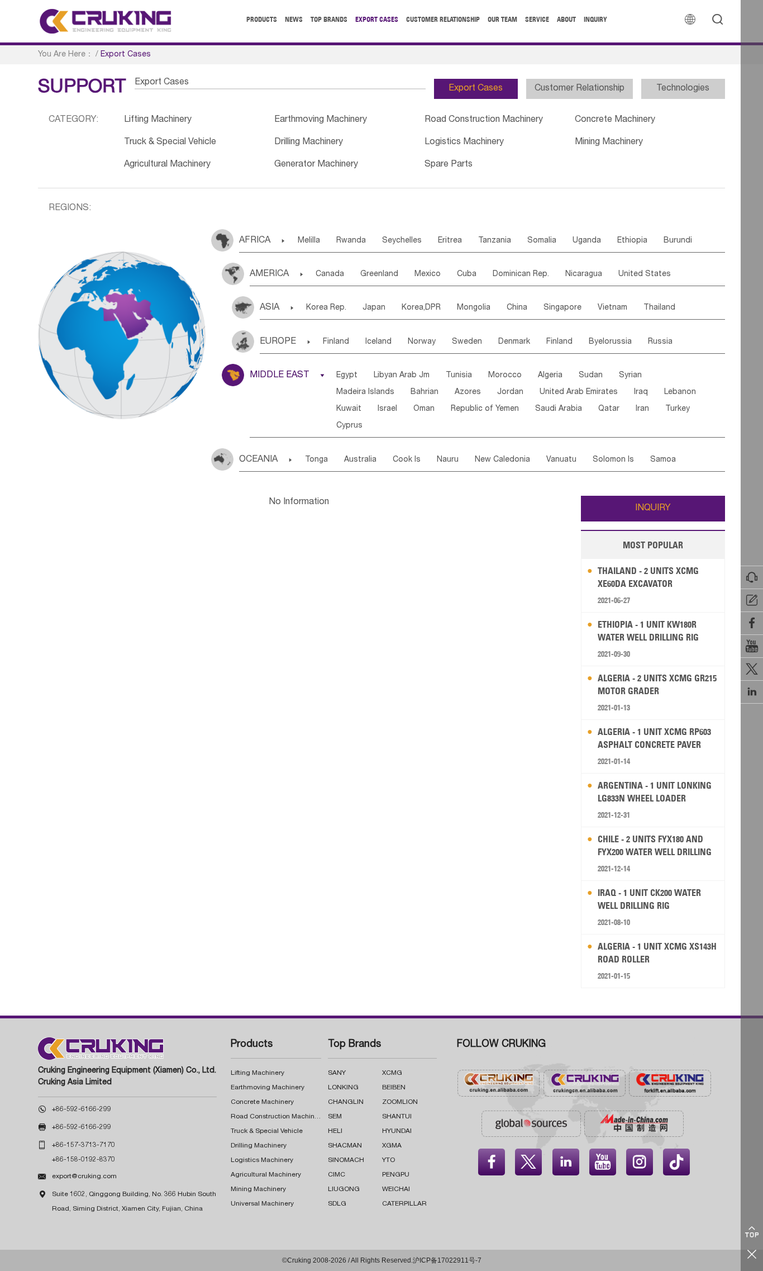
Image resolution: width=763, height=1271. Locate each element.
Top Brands (329, 19)
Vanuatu (561, 460)
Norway (422, 342)
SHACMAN (345, 1145)
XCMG (392, 1073)
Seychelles (402, 241)
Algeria (550, 376)
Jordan (510, 392)
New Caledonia (502, 460)
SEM (335, 1116)
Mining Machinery (609, 142)
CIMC (336, 1175)
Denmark (514, 342)
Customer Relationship (443, 19)
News (294, 19)
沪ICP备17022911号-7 (447, 1260)
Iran (642, 409)
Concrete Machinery (615, 120)
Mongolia (473, 308)
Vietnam (612, 308)
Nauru (448, 460)
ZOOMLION (400, 1102)
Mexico (427, 274)
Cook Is (407, 460)
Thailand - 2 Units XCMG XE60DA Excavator (648, 577)
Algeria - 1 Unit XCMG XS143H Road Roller (657, 953)
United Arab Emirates (579, 392)
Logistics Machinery (464, 142)
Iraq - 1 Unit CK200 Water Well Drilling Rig (649, 899)
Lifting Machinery (158, 120)
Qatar (608, 409)
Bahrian (424, 392)
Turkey (677, 409)
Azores (468, 392)
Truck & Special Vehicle (170, 142)
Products (261, 19)
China (517, 308)
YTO (388, 1160)
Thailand (659, 308)
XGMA (392, 1145)
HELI (335, 1131)
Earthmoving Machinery (320, 120)
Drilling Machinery (308, 142)
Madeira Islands (365, 392)
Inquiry (595, 19)
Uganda (587, 241)
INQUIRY (653, 508)
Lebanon (680, 392)
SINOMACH (346, 1160)
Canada (330, 274)
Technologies (682, 88)
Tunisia (459, 376)
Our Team (502, 19)
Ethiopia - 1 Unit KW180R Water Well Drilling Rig (648, 631)
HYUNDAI (397, 1131)
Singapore (562, 308)
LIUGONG (344, 1189)
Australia (360, 460)
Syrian (630, 376)
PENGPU (395, 1175)
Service (537, 19)
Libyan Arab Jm (402, 376)
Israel (387, 409)
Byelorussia (610, 342)
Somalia (541, 241)
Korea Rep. (326, 308)
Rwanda (351, 241)
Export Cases (376, 19)
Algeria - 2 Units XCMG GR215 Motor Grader (657, 684)
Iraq (641, 392)
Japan (374, 308)
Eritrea (450, 241)
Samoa (663, 460)
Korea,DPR (421, 308)
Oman (424, 409)
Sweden (467, 342)
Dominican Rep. (521, 274)
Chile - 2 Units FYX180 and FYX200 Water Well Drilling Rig (655, 846)
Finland (336, 342)
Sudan (591, 376)
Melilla (309, 241)
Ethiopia (632, 241)
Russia (660, 342)
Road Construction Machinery (484, 120)
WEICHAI (396, 1189)
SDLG (337, 1204)
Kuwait (348, 409)
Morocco (505, 376)
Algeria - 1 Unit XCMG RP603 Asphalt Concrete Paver (654, 738)
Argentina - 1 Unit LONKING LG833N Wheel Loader (655, 792)
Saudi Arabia (558, 409)
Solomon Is (613, 460)
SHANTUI (397, 1116)
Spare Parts (449, 164)
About (566, 19)
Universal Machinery (262, 1204)
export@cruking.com (84, 1176)
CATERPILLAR (404, 1204)
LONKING (343, 1087)
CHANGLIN (346, 1102)
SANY (337, 1073)
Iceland (378, 342)
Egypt (346, 376)
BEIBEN (394, 1087)
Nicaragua (583, 274)
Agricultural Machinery (167, 164)
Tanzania (494, 241)
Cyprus (349, 426)
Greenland (379, 274)
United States (644, 274)
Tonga (316, 460)
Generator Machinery (316, 164)
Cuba (466, 274)
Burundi (678, 241)
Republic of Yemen (485, 409)
